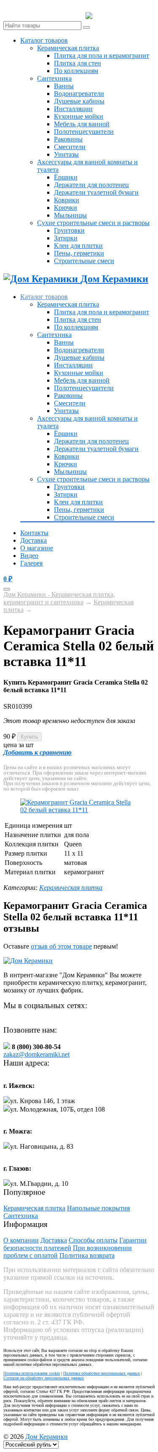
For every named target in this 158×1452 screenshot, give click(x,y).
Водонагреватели (79, 93)
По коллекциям (76, 70)
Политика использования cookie (31, 1373)
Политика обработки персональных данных (101, 1373)
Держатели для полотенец (91, 184)
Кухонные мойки (78, 116)
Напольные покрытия (98, 1208)
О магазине (36, 548)
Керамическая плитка (68, 48)
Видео (29, 555)
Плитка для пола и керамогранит (101, 55)
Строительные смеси (84, 260)
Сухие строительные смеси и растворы (93, 222)
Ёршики (66, 177)
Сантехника (54, 78)
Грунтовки (69, 230)
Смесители (70, 146)
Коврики (66, 200)
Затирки (66, 238)
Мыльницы (70, 215)
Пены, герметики (79, 253)
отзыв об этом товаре (61, 946)
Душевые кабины (79, 101)
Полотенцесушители (84, 131)
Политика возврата (87, 1255)
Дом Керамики (46, 1436)
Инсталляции (73, 108)
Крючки (65, 207)
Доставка (33, 540)
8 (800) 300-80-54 (123, 16)
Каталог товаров (44, 40)
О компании (21, 1240)
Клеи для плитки (78, 245)
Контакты (34, 532)
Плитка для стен (77, 63)
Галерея (31, 563)
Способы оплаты (93, 1240)
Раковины (68, 139)
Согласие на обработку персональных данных (43, 1378)
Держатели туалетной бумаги (96, 192)
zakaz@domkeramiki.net (36, 1054)
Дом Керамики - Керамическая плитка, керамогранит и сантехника (59, 598)
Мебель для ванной (82, 124)
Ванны (64, 86)
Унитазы (66, 154)
